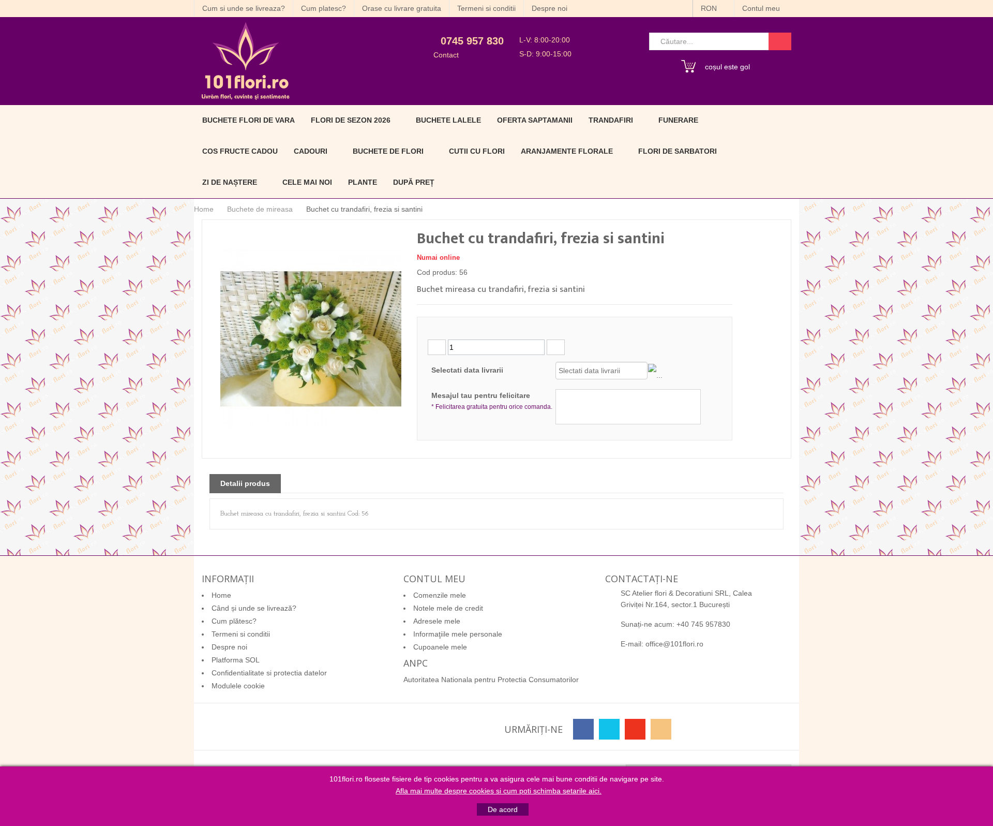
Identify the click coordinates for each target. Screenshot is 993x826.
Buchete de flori (388, 151)
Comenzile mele (439, 595)
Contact (446, 55)
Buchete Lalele (448, 120)
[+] (556, 347)
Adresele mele (436, 621)
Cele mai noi (307, 182)
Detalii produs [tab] (245, 483)
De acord (503, 809)
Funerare (678, 120)
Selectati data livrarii (467, 370)
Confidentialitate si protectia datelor (269, 673)
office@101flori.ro (674, 644)
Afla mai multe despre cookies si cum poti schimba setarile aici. (498, 791)
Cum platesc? (323, 8)
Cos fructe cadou (240, 151)
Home (204, 209)
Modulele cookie (238, 686)
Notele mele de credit (448, 608)
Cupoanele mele (440, 647)
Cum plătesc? (234, 621)
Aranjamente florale (567, 151)
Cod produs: (437, 272)
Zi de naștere (229, 182)
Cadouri (310, 151)
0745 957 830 (472, 41)
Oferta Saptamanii (535, 120)
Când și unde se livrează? (254, 608)
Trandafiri (611, 120)
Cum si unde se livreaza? (243, 8)
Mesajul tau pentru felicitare (491, 400)
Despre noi (549, 8)
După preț (413, 182)
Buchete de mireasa (260, 209)
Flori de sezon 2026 (350, 120)
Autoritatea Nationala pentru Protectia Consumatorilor (491, 679)
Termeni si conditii (486, 8)
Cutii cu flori (477, 151)
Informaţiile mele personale (457, 634)
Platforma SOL (236, 660)
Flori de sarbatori (677, 151)
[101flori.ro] (288, 61)
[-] (437, 347)
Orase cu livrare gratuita (401, 8)
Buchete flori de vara (248, 120)
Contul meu (762, 8)
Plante (362, 182)
